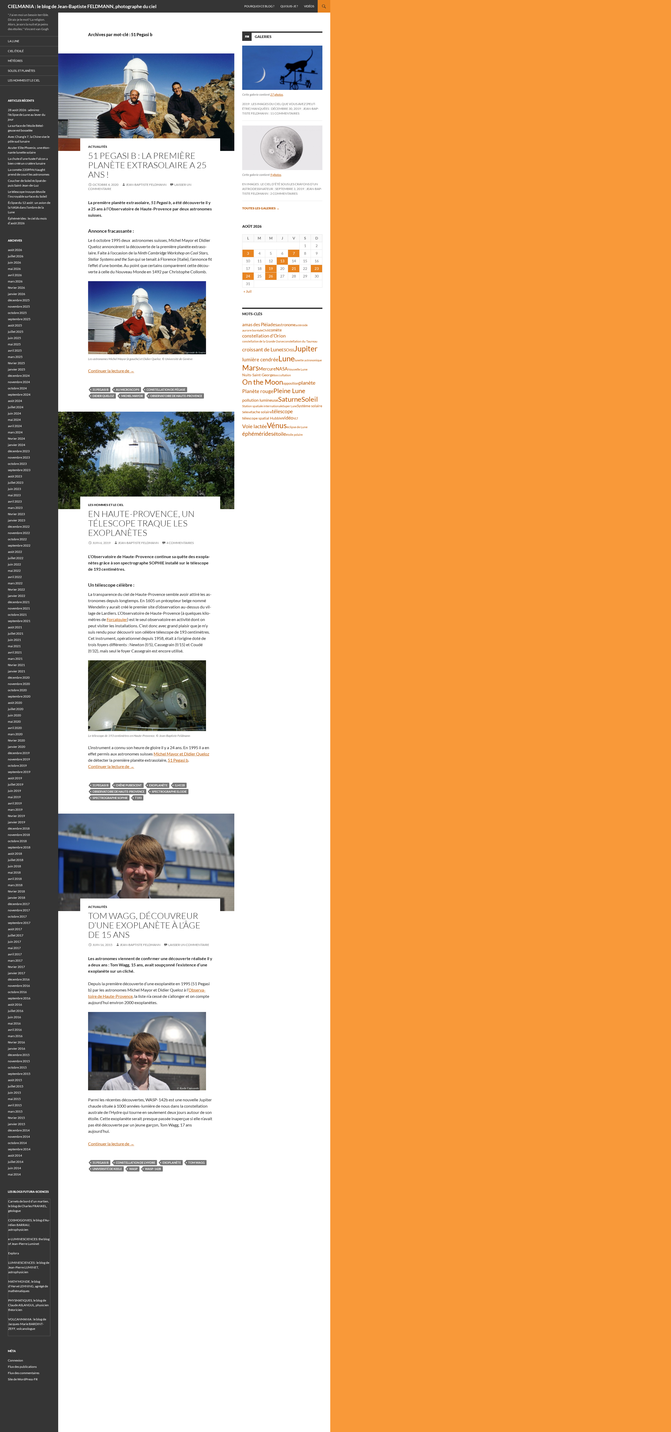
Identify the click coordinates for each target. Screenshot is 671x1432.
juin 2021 (14, 640)
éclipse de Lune (297, 427)
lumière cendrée (260, 359)
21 (294, 268)
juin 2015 (14, 1093)
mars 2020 (15, 734)
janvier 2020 (16, 747)
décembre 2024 (19, 376)
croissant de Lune (262, 349)
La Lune (13, 41)
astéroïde (302, 325)
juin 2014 (14, 1168)
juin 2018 (14, 866)
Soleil (309, 399)
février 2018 (16, 891)
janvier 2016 (16, 1048)
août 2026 (15, 250)
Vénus (277, 425)
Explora (13, 1253)
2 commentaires (283, 193)
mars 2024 (15, 432)
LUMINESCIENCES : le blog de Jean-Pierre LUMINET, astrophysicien (28, 1267)
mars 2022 (15, 583)
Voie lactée (254, 426)
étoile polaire (294, 434)
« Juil (247, 291)
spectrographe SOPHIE (110, 797)
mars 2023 (15, 508)
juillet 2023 (15, 482)
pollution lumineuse (260, 400)
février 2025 (16, 363)
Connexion (15, 1360)
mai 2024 (14, 420)
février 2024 (16, 438)
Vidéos (309, 6)
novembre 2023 (19, 457)
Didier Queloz (103, 396)
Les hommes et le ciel (105, 505)
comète (275, 330)
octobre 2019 (17, 765)
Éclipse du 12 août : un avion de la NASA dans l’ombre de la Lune (29, 207)
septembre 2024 (19, 394)
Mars (250, 367)
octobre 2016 (17, 992)
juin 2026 (14, 262)
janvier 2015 (16, 1124)
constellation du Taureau (300, 341)
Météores (15, 60)
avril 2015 (15, 1105)
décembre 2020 (19, 677)
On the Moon (262, 382)
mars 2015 (15, 1111)
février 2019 (16, 816)
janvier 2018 (16, 898)
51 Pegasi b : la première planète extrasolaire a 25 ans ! (147, 165)
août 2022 (15, 552)
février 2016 (16, 1042)
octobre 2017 (17, 916)
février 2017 (16, 967)
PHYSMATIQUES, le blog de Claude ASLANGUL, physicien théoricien (28, 1305)
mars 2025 (15, 357)
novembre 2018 (19, 835)
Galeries (263, 36)
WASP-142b (153, 1168)
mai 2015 (14, 1099)
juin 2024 (14, 413)
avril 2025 (15, 350)
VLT (295, 418)
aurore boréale (252, 330)
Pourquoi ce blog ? (259, 6)
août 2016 (15, 1004)
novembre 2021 (19, 608)
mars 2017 (15, 960)
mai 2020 (14, 721)
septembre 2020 (19, 696)
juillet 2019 (15, 784)
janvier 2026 (16, 294)
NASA (282, 369)
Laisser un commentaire (188, 945)
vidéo (287, 418)
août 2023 (15, 476)
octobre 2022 (17, 539)
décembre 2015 (19, 1055)
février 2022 (16, 589)
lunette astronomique (308, 360)
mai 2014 (14, 1174)
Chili (266, 330)
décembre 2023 (19, 451)
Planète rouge (257, 391)
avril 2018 (15, 879)
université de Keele (107, 1168)
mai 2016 (14, 1023)
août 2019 (15, 778)
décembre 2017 (19, 904)
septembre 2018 (19, 847)
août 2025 (15, 325)
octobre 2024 (17, 388)
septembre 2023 (19, 470)
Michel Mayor (132, 396)
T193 (138, 797)
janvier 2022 (16, 596)
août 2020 (15, 703)
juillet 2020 (15, 709)
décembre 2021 (19, 602)
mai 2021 (14, 646)
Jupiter (306, 348)
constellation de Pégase (166, 389)
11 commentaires (284, 113)
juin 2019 (14, 791)
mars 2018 (15, 885)
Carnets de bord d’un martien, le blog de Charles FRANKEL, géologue (28, 1206)
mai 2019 (14, 797)
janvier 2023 (16, 520)
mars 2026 (15, 281)
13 (282, 261)
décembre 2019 (19, 753)
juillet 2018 (15, 860)
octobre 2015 (17, 1067)
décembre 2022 (19, 527)
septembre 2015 (19, 1074)
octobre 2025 (17, 313)
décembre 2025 (19, 300)
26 (271, 276)
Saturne (289, 399)
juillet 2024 (15, 407)
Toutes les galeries (260, 208)
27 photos (276, 94)
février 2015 (16, 1118)
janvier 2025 (16, 369)
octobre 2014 (17, 1143)
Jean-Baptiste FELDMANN (146, 185)
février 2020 (16, 740)
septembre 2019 (19, 772)
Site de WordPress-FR (23, 1379)
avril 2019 (15, 803)
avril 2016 (15, 1030)
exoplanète (158, 785)
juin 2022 (14, 564)
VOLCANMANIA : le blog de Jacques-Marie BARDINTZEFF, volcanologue (27, 1324)
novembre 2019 (19, 759)
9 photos (275, 175)
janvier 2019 (16, 822)
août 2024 (15, 401)
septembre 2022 (19, 545)
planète (307, 382)
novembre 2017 (19, 910)
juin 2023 (14, 489)
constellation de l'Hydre (135, 1162)
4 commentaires (180, 543)
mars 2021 (15, 659)
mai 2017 (14, 948)
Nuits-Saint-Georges (258, 375)
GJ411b (180, 785)
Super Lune (290, 406)
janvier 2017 (16, 973)
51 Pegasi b (101, 389)
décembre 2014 (19, 1130)
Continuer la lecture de (111, 370)
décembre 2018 (19, 828)
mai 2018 (14, 872)
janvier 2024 (16, 445)
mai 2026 (14, 269)
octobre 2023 (17, 464)
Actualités (97, 147)
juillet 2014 (15, 1162)
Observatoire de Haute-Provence (176, 396)
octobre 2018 (17, 841)
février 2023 (16, 514)
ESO (285, 349)
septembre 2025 (19, 319)
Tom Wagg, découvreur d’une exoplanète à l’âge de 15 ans (144, 925)
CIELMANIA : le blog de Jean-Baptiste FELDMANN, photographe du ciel (82, 6)
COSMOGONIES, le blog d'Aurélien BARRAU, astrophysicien (29, 1225)
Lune (286, 358)
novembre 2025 (19, 306)
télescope (282, 411)
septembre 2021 (19, 621)
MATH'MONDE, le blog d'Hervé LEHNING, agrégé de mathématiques (28, 1286)
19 (271, 268)
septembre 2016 (19, 998)
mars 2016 (15, 1036)
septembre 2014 (19, 1149)
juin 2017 (14, 942)
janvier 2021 (16, 671)
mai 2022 (14, 571)
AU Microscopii (127, 389)
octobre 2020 (17, 690)
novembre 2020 (19, 684)
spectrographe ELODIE (169, 791)
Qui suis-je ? (289, 6)
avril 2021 (15, 652)
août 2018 (15, 854)
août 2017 (15, 929)
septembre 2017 (19, 923)
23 (317, 268)
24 (248, 276)
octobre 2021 (17, 615)
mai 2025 (14, 344)
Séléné (246, 412)
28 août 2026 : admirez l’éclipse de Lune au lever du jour (26, 114)
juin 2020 (14, 715)
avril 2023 (15, 501)
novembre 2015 (19, 1061)
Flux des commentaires (23, 1373)
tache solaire (261, 412)
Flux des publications (22, 1367)
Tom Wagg (196, 1162)
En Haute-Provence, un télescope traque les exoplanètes (141, 523)
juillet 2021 (15, 633)
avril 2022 (15, 577)
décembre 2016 (19, 979)
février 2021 (16, 665)
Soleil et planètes (21, 70)
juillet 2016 (15, 1011)
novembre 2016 (19, 986)
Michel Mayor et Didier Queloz (181, 753)
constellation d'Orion (264, 336)
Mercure (267, 369)
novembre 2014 (19, 1137)
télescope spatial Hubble (262, 418)
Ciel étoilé (16, 51)
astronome (286, 325)
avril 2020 (15, 728)
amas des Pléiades (259, 324)
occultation (283, 375)
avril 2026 (15, 275)
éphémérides (257, 433)
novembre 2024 (19, 382)
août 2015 (15, 1080)
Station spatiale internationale (262, 406)
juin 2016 (14, 1017)
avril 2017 (15, 954)
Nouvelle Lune (297, 369)
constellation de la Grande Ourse (263, 341)
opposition (291, 383)
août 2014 (15, 1155)
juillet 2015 (15, 1086)
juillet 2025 (15, 332)
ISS (291, 350)
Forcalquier (117, 619)
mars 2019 (15, 810)
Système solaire (309, 406)
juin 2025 (14, 338)
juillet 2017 (15, 935)
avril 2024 (15, 426)
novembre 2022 (19, 533)
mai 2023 (14, 495)
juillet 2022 (15, 558)
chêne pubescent (129, 785)
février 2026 (16, 288)
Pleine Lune (289, 390)
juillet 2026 (15, 256)
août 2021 (15, 627)
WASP (133, 1168)
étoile (279, 434)
